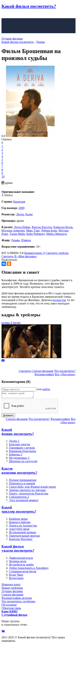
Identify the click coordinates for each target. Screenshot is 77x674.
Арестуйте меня (19, 528)
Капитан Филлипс (21, 539)
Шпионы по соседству (23, 461)
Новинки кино (10, 584)
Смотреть (7, 256)
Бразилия (19, 201)
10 (2, 176)
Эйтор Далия (24, 214)
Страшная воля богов (22, 571)
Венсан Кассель (42, 227)
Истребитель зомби (21, 564)
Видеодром (16, 578)
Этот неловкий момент (23, 500)
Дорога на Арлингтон (23, 525)
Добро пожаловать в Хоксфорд (28, 568)
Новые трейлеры (12, 587)
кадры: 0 (6, 322)
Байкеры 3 (15, 454)
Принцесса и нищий (22, 483)
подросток (59, 300)
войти (46, 389)
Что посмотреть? (65, 371)
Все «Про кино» (65, 374)
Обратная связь (11, 608)
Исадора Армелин (13, 230)
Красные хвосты (19, 444)
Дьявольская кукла (21, 557)
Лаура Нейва (22, 227)
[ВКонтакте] (3, 263)
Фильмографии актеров (16, 598)
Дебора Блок (49, 230)
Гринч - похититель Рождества (28, 493)
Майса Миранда (56, 233)
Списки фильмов (42, 371)
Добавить (8, 415)
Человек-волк (17, 561)
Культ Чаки (16, 574)
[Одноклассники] (9, 263)
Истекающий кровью (22, 532)
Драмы (15, 240)
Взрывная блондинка (22, 451)
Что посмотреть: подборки (18, 601)
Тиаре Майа (17, 233)
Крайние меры (18, 518)
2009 (21, 208)
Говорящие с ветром (22, 447)
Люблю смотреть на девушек (27, 490)
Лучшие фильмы (12, 38)
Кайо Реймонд (35, 233)
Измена (26, 240)
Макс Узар (32, 230)
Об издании (9, 604)
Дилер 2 (14, 441)
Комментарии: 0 (34, 253)
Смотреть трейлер (57, 253)
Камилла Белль (63, 227)
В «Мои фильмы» (25, 256)
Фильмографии (44, 374)
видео (17, 322)
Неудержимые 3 (19, 457)
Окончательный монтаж (24, 535)
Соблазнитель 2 (19, 496)
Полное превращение (22, 480)
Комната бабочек (20, 522)
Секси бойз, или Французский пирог (32, 486)
